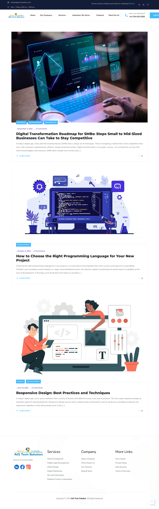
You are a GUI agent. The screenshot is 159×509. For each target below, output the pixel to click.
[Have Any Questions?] (126, 15)
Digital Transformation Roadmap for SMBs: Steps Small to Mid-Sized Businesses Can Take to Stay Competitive (79, 136)
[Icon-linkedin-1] (143, 4)
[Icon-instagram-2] (148, 4)
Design (20, 381)
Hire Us (131, 4)
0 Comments (41, 129)
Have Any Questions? (137, 13)
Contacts (100, 15)
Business (21, 122)
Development (35, 122)
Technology (51, 122)
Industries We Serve (81, 15)
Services (62, 15)
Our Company (46, 15)
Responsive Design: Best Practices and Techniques (63, 393)
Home (32, 15)
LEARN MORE (24, 156)
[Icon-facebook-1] (139, 4)
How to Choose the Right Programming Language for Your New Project (75, 258)
